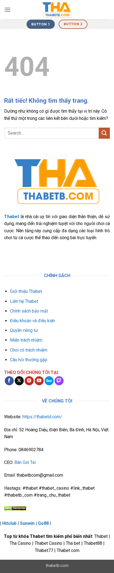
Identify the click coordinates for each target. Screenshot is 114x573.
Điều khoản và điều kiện (32, 320)
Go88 (43, 523)
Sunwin (27, 523)
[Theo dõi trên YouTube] (39, 381)
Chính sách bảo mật (29, 311)
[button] (7, 9)
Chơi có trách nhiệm (28, 350)
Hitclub (9, 523)
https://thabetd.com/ (42, 416)
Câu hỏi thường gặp (28, 359)
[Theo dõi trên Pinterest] (29, 381)
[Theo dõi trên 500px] (49, 381)
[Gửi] (104, 133)
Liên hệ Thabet (24, 301)
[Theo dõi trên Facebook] (9, 381)
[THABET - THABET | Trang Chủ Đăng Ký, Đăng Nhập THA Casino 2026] (57, 9)
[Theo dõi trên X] (19, 381)
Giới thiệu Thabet (26, 291)
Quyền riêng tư (24, 330)
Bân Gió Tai (25, 462)
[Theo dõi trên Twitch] (59, 381)
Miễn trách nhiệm (26, 340)
